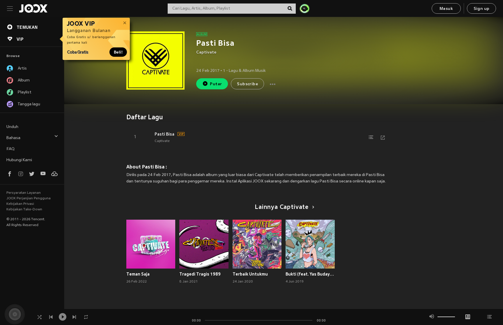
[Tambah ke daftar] (371, 137)
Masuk (446, 9)
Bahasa (13, 138)
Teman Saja (138, 274)
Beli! (118, 52)
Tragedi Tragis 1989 (200, 274)
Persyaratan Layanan (23, 193)
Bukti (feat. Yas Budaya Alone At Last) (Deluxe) (310, 274)
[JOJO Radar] (304, 8)
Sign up (482, 9)
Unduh (12, 127)
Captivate (206, 52)
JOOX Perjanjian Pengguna (28, 198)
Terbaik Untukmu (250, 274)
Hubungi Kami (19, 160)
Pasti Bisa (164, 134)
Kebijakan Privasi (20, 204)
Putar (216, 84)
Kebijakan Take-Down (24, 209)
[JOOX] (33, 8)
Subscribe (247, 84)
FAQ (10, 149)
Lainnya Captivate (282, 207)
